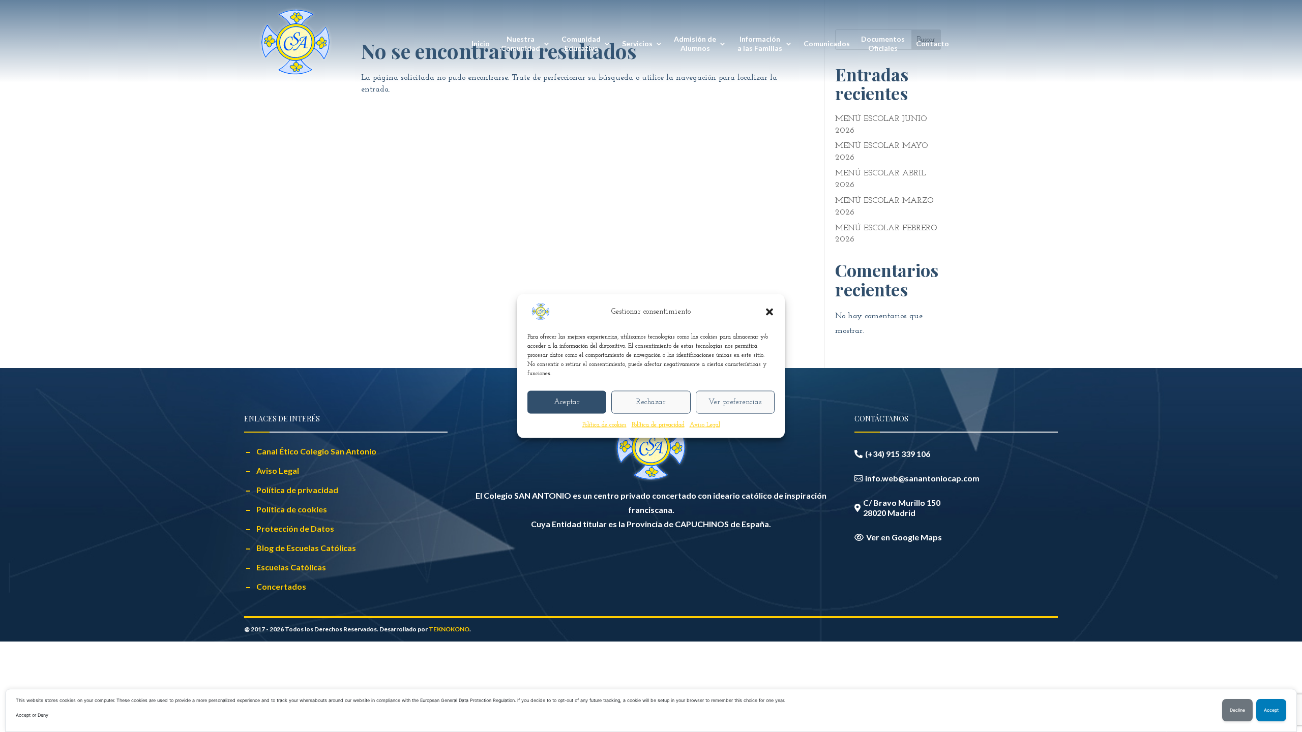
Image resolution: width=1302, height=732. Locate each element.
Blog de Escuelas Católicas (306, 548)
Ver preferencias (734, 402)
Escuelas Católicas (291, 567)
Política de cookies (604, 425)
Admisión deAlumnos (695, 43)
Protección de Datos (295, 528)
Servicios (637, 43)
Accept (1271, 710)
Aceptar (567, 402)
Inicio (480, 43)
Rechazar (651, 402)
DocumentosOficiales (883, 43)
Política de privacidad (658, 425)
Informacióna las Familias (759, 43)
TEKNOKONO (449, 629)
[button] (769, 312)
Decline (1237, 710)
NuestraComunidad (520, 43)
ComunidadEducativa (581, 43)
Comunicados (827, 43)
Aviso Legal (705, 425)
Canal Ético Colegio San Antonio (316, 451)
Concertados (281, 586)
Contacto (932, 43)
